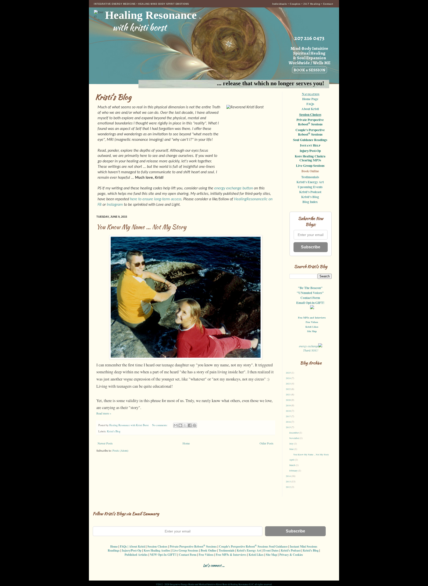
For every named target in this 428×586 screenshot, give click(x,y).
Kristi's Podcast (310, 191)
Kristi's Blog (113, 431)
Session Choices (310, 114)
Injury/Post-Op (310, 151)
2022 (288, 389)
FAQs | (124, 546)
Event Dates (271, 550)
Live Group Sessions (310, 166)
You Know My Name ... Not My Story (141, 227)
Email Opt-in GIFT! (310, 302)
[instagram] (194, 571)
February (293, 470)
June (291, 449)
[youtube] (229, 571)
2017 (288, 416)
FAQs (310, 103)
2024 (288, 378)
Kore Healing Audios (157, 550)
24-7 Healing (312, 3)
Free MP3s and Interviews (312, 317)
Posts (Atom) (120, 450)
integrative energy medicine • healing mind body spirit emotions (141, 4)
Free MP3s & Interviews (231, 555)
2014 (288, 476)
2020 (288, 400)
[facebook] (185, 571)
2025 (288, 372)
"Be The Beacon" (310, 287)
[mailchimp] (238, 571)
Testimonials (310, 177)
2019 (288, 405)
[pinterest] (220, 571)
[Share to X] (185, 425)
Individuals (279, 3)
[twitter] (212, 571)
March (292, 465)
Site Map (312, 331)
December (294, 432)
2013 (288, 481)
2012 (288, 487)
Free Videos (312, 322)
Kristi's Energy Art (310, 181)
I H (310, 145)
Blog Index (310, 201)
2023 (288, 383)
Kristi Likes (311, 326)
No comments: (160, 425)
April (292, 459)
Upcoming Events (310, 186)
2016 (288, 421)
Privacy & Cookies (291, 555)
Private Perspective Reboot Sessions (310, 122)
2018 (288, 411)
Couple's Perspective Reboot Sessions (310, 132)
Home (186, 443)
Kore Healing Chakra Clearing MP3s (310, 158)
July (291, 443)
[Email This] (175, 425)
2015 (288, 427)
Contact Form (310, 297)
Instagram (115, 205)
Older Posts (266, 443)
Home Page (310, 98)
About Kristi (310, 108)
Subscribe (310, 247)
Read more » (103, 413)
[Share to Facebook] (189, 425)
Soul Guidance (278, 546)
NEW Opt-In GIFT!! (163, 555)
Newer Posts (105, 443)
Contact (328, 3)
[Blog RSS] (203, 571)
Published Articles (136, 555)
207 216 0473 (309, 38)
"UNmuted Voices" (310, 292)
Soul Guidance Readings (310, 140)
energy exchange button (233, 188)
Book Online (310, 171)
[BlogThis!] (180, 425)
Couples (295, 3)
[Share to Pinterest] (194, 425)
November (294, 438)
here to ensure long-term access (155, 199)
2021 (288, 394)
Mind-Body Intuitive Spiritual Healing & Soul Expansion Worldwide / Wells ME (309, 59)
